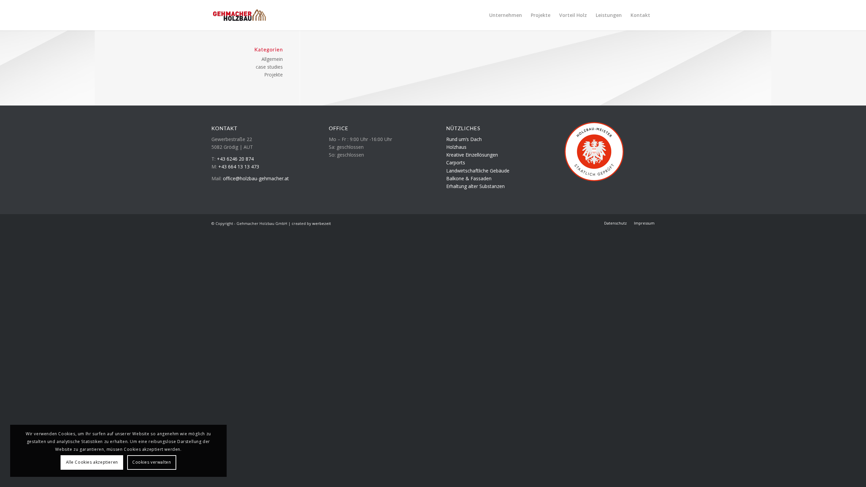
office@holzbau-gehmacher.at (256, 178)
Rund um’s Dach (464, 139)
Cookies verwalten (151, 462)
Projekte (273, 74)
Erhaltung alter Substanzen (475, 186)
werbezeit (321, 223)
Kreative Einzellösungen (472, 155)
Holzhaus (456, 147)
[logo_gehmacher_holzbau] (239, 15)
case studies (269, 67)
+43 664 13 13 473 (238, 166)
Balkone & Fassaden (469, 178)
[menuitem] (505, 15)
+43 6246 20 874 (235, 159)
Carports (455, 162)
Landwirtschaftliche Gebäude (477, 170)
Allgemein (272, 59)
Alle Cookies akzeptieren (92, 462)
